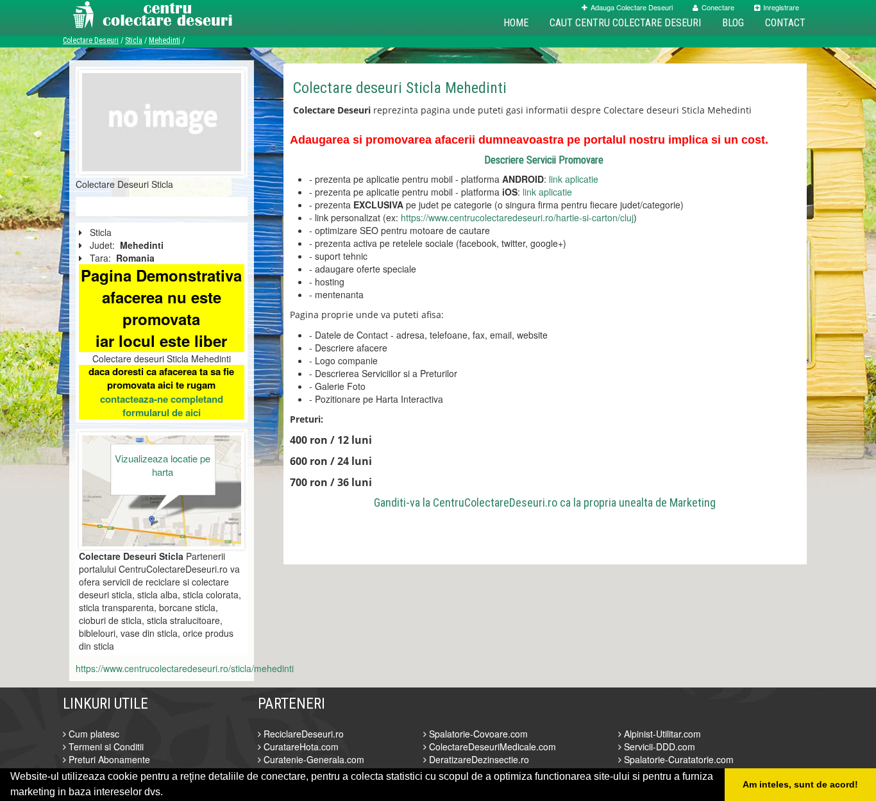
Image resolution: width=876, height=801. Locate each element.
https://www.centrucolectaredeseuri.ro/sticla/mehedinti (185, 668)
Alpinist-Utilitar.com (661, 733)
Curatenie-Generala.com (312, 759)
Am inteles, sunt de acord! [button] (800, 784)
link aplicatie (573, 179)
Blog (733, 23)
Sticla (133, 40)
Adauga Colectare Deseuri (632, 7)
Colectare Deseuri (91, 40)
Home (515, 23)
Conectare (718, 7)
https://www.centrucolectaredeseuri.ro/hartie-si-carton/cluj (517, 217)
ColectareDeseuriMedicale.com (491, 746)
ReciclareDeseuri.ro (302, 733)
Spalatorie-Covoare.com (477, 733)
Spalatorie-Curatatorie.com (677, 759)
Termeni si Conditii (105, 746)
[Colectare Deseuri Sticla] (161, 120)
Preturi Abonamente (108, 759)
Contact (785, 23)
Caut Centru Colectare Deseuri (625, 23)
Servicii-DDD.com (658, 746)
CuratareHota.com (300, 746)
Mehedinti (164, 40)
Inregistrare (781, 7)
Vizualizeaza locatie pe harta (162, 464)
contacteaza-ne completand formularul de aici (161, 405)
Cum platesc (92, 733)
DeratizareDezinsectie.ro (477, 759)
